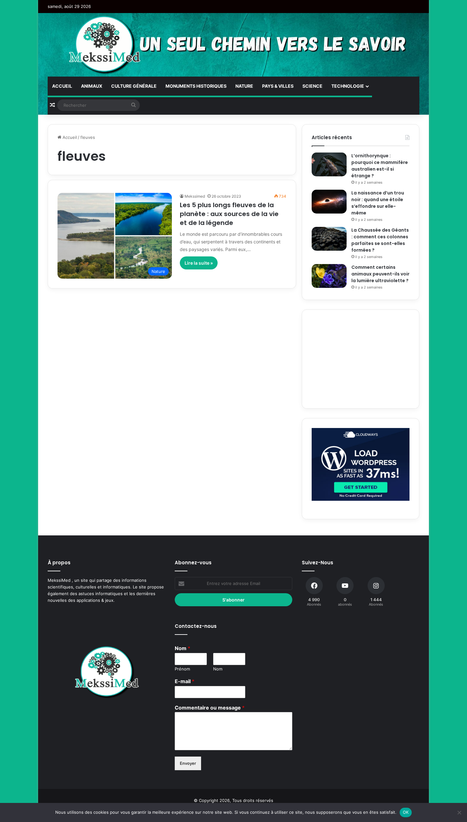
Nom (182, 648)
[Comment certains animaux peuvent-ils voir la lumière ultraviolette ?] (329, 276)
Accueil (62, 86)
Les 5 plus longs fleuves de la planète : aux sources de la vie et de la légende (229, 213)
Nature (244, 86)
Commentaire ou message (210, 707)
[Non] (459, 812)
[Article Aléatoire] (52, 105)
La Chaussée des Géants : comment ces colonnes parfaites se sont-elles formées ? (380, 240)
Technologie (347, 86)
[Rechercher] (133, 105)
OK (406, 812)
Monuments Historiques (196, 86)
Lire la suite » (199, 263)
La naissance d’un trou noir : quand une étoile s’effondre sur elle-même (377, 203)
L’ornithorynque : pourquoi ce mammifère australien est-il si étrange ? (379, 166)
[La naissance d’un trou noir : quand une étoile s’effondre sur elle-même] (329, 202)
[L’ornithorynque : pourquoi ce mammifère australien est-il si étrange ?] (329, 164)
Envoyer (188, 763)
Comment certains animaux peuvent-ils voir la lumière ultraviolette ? (380, 274)
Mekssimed (195, 196)
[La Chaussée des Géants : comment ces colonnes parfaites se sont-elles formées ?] (329, 239)
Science (312, 86)
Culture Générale (134, 86)
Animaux (91, 86)
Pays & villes (278, 86)
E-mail (184, 681)
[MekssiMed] (105, 45)
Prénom (182, 668)
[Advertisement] (360, 359)
